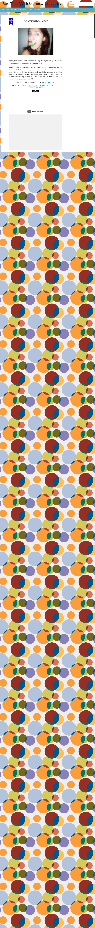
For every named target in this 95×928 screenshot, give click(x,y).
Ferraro (41, 85)
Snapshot (38, 9)
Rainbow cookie (33, 87)
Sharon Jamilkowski (48, 82)
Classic (3, 9)
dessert (22, 85)
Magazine (17, 9)
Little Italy (58, 85)
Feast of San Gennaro (31, 85)
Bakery (17, 85)
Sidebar (30, 9)
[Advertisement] (75, 54)
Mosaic (24, 9)
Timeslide (46, 9)
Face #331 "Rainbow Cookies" (36, 21)
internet (46, 85)
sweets (41, 87)
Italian (52, 85)
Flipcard (10, 9)
